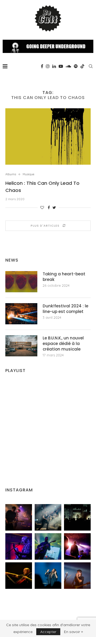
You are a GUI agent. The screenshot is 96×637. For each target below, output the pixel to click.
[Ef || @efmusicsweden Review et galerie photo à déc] (77, 575)
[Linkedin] (54, 66)
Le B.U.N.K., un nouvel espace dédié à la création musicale (63, 343)
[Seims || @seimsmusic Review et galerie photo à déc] (48, 546)
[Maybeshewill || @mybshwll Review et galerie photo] (18, 517)
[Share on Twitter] (54, 207)
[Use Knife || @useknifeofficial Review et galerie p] (77, 517)
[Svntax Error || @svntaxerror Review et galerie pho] (18, 546)
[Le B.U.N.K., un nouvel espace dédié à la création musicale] (21, 345)
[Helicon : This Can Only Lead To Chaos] (48, 136)
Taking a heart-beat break (64, 276)
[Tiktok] (82, 66)
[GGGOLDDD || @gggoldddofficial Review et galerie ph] (48, 575)
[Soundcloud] (68, 66)
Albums (10, 174)
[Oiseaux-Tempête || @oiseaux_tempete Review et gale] (77, 546)
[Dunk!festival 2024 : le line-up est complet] (21, 313)
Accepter (48, 631)
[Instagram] (48, 66)
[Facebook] (42, 66)
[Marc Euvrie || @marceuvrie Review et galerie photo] (18, 575)
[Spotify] (76, 66)
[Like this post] (42, 207)
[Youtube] (61, 66)
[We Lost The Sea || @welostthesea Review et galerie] (48, 517)
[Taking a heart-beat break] (21, 281)
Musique (28, 174)
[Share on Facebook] (49, 207)
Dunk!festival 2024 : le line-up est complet (65, 308)
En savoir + (73, 632)
